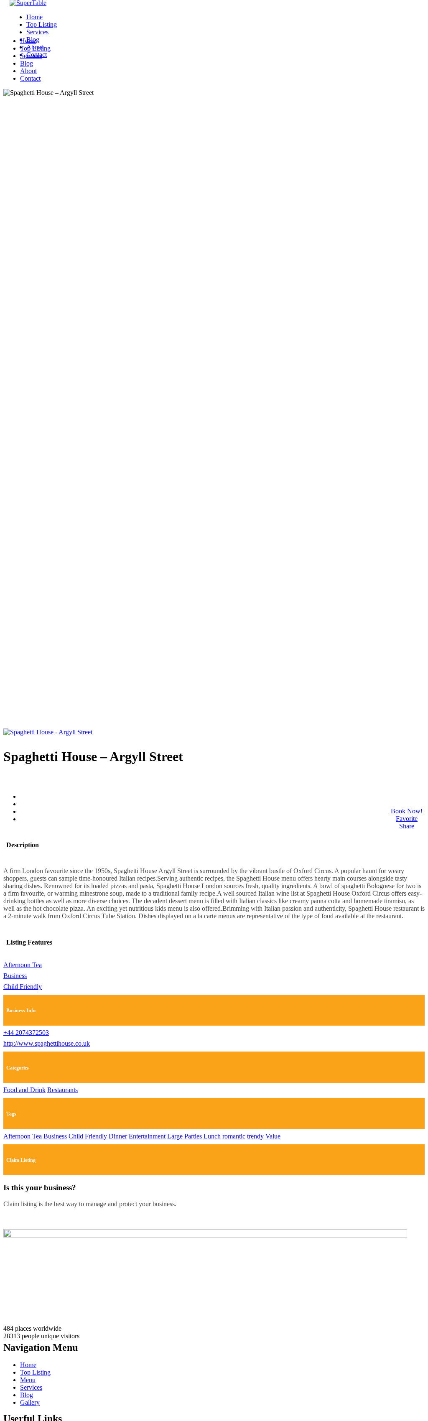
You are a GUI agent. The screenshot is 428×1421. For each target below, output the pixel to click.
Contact (30, 78)
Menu (28, 1379)
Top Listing (41, 24)
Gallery (30, 1402)
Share (406, 826)
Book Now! (407, 811)
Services (37, 32)
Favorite (407, 818)
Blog (26, 63)
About (28, 70)
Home (34, 16)
